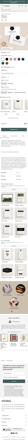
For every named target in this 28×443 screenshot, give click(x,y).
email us (24, 164)
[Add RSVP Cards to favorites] (12, 209)
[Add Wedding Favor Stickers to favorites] (12, 265)
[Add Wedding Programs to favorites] (26, 249)
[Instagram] (16, 433)
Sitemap (18, 437)
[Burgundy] (19, 59)
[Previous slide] (1, 36)
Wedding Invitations (19, 205)
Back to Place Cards (6, 14)
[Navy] (23, 59)
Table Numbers (5, 261)
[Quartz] (3, 59)
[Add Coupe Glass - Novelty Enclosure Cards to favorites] (27, 335)
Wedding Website (5, 205)
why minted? (14, 136)
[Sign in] (19, 6)
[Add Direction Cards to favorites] (26, 209)
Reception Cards (5, 236)
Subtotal (3, 123)
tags (23, 136)
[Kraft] (11, 59)
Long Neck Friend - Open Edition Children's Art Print (4, 346)
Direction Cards (18, 221)
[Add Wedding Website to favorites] (12, 193)
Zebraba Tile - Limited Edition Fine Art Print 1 (13, 344)
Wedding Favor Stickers (7, 277)
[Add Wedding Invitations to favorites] (26, 193)
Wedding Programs (19, 261)
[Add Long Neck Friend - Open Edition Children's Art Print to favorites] (7, 335)
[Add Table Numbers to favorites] (12, 249)
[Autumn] (7, 63)
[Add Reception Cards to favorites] (12, 224)
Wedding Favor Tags (19, 277)
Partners (4, 422)
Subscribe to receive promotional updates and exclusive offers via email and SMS (13, 367)
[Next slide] (27, 36)
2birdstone (5, 17)
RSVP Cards (4, 221)
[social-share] (2, 20)
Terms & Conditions (6, 437)
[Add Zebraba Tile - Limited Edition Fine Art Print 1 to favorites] (17, 335)
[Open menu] (2, 6)
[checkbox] (6, 114)
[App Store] (7, 429)
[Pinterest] (13, 433)
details (5, 136)
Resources (4, 425)
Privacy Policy (13, 437)
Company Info (5, 415)
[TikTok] (15, 433)
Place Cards (9, 360)
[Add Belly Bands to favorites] (26, 224)
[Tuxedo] (7, 59)
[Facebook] (11, 433)
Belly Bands (17, 236)
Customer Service (6, 418)
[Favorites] (22, 6)
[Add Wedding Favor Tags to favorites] (26, 265)
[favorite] (6, 20)
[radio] (4, 83)
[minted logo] (7, 6)
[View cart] (25, 6)
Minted (3, 360)
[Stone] (15, 59)
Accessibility (23, 437)
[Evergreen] (3, 63)
